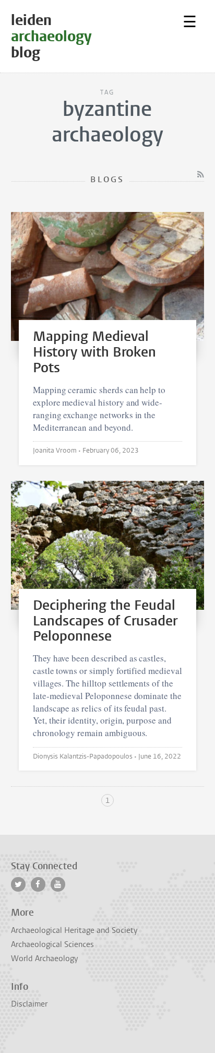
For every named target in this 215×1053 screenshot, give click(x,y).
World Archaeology (44, 958)
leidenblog (51, 36)
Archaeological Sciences (52, 944)
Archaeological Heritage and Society (74, 930)
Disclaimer (29, 1004)
